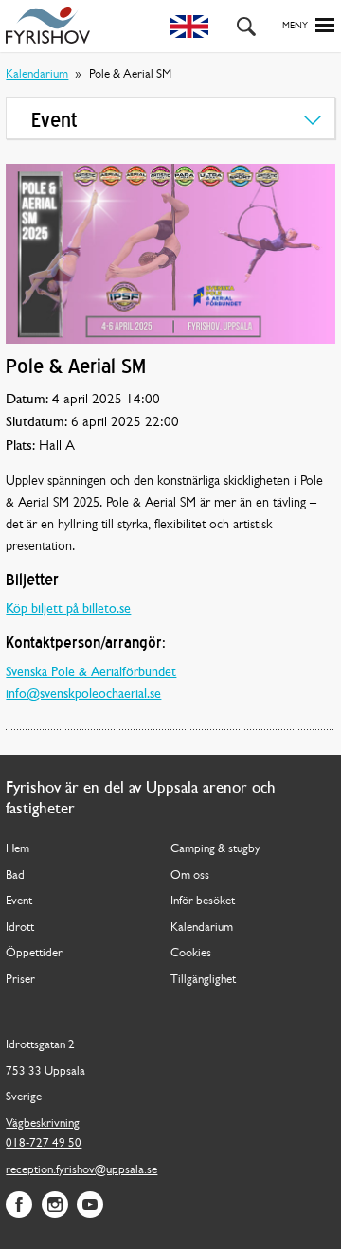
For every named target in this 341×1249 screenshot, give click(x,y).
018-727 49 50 (43, 1143)
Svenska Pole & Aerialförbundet (91, 673)
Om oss (189, 875)
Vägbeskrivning (43, 1123)
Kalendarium (37, 74)
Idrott (20, 927)
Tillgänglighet (203, 979)
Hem (17, 849)
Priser (20, 979)
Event (19, 901)
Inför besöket (202, 901)
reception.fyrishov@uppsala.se (81, 1170)
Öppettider (34, 953)
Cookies (190, 953)
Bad (15, 875)
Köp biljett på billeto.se (68, 609)
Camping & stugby (215, 849)
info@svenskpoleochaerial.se (83, 694)
